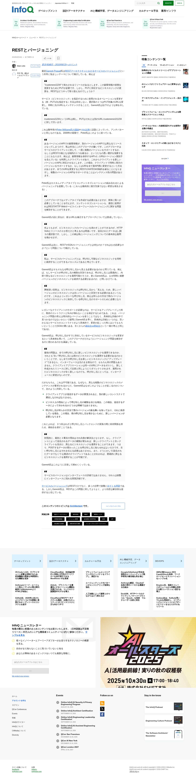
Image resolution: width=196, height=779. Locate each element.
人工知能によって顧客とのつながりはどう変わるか (98, 595)
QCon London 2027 (70, 747)
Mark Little (21, 66)
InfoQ (144, 119)
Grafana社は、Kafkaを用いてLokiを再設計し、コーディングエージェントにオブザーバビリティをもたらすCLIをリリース (168, 602)
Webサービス (98, 514)
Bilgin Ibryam (147, 91)
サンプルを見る (163, 179)
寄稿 (13, 718)
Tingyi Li (172, 134)
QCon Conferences (19, 709)
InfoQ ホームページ (19, 38)
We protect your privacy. (153, 200)
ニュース (32, 38)
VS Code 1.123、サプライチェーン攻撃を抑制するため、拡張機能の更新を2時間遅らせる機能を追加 (27, 575)
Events (14, 714)
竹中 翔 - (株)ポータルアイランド (23, 75)
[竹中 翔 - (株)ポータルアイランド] (14, 74)
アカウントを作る (19, 701)
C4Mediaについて (19, 731)
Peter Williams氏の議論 (68, 130)
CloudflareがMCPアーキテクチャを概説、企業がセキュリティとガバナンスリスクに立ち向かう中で (62, 601)
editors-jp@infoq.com (37, 770)
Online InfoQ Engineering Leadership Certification (78, 718)
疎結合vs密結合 (92, 326)
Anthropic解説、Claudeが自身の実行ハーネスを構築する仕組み (133, 585)
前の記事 (164, 158)
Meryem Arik (162, 132)
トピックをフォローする (113, 506)
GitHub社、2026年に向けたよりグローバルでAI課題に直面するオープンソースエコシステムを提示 (27, 601)
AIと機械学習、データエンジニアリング (112, 10)
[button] (163, 193)
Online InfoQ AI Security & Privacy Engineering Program (76, 703)
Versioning (58, 519)
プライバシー (134, 771)
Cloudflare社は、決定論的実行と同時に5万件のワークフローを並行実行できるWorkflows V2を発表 (62, 575)
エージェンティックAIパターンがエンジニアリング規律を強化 (98, 585)
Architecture (76, 506)
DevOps (75, 514)
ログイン (15, 705)
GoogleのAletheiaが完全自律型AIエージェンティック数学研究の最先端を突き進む (133, 574)
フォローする (35, 66)
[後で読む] (58, 58)
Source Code (59, 523)
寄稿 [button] (72, 3)
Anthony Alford (149, 132)
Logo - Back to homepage (23, 9)
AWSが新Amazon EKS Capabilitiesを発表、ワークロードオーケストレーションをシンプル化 (168, 575)
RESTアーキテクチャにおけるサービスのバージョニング (92, 71)
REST (86, 514)
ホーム (14, 696)
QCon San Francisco (70, 734)
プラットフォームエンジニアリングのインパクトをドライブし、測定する (98, 574)
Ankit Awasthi (147, 77)
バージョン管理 (73, 519)
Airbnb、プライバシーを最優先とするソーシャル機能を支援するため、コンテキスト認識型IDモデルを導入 (62, 588)
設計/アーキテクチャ (74, 10)
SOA (103, 519)
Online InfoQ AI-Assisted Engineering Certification (78, 727)
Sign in (179, 3)
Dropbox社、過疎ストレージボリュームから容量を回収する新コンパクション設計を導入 (168, 588)
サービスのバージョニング (54, 486)
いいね (49, 58)
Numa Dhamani (147, 134)
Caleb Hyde (146, 150)
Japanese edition (61, 3)
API (112, 519)
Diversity (15, 735)
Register (168, 3)
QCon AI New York (69, 741)
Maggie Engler (161, 134)
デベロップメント (47, 10)
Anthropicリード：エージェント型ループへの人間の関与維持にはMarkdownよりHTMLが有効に (27, 588)
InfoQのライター (18, 722)
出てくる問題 (113, 486)
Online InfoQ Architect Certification (77, 711)
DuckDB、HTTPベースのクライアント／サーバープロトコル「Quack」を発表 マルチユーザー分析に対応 (133, 597)
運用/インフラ (168, 10)
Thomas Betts (148, 105)
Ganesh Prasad (53, 71)
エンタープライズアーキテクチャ (96, 523)
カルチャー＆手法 (148, 10)
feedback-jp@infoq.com (17, 770)
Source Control (90, 519)
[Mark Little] (14, 66)
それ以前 (85, 130)
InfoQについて (17, 726)
